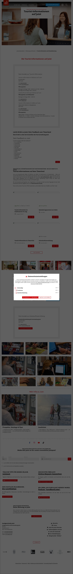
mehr (56, 287)
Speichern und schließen (44, 297)
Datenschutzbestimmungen (44, 282)
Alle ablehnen (35, 297)
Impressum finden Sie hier (36, 283)
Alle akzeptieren (26, 297)
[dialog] (36, 287)
